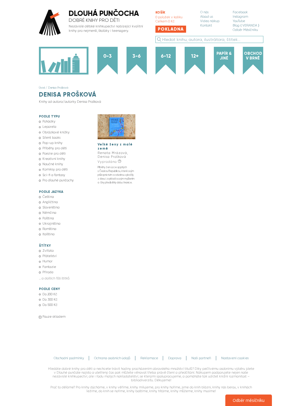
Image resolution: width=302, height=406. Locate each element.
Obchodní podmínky (69, 358)
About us (206, 17)
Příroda (47, 272)
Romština (49, 229)
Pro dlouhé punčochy (58, 180)
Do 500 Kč (50, 305)
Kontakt (206, 25)
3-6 (136, 56)
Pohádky (48, 121)
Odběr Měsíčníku (245, 30)
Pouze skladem (53, 317)
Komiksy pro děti (55, 169)
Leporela (49, 127)
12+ (195, 56)
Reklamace (149, 358)
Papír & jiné (224, 56)
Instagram (240, 17)
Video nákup (209, 21)
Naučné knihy (52, 164)
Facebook (240, 12)
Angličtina (50, 202)
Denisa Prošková (58, 87)
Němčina (49, 213)
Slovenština (51, 207)
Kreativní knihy (53, 159)
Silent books (51, 138)
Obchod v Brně (253, 56)
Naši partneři (201, 358)
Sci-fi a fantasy (53, 175)
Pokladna (171, 29)
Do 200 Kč (49, 294)
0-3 (107, 56)
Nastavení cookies (235, 358)
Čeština (48, 197)
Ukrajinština (51, 224)
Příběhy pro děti (54, 148)
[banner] (92, 23)
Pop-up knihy (52, 143)
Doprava (174, 358)
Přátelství (49, 256)
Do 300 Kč (50, 299)
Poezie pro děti (54, 153)
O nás (204, 12)
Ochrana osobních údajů (112, 358)
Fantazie (49, 267)
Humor (47, 261)
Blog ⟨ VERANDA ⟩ (246, 25)
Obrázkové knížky (56, 132)
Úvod (42, 87)
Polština (48, 218)
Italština (48, 234)
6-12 (166, 56)
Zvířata (48, 251)
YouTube (239, 21)
